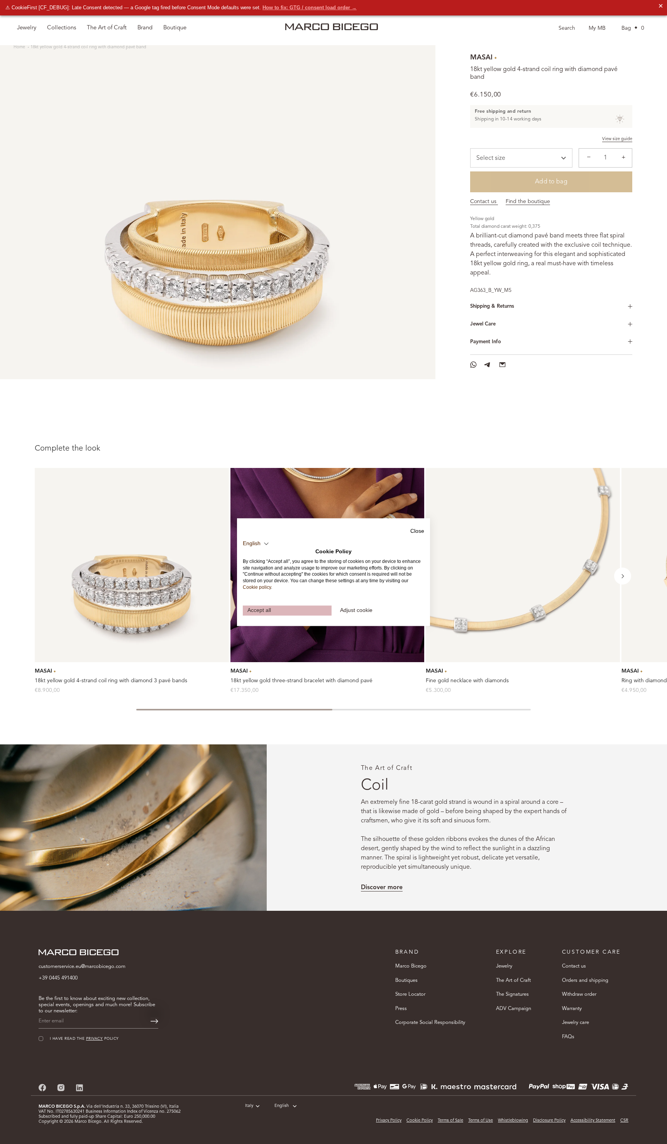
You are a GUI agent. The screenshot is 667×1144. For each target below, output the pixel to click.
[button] (622, 576)
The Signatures (512, 994)
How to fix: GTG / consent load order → (309, 7)
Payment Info (485, 341)
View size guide (617, 139)
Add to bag (551, 182)
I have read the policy (84, 1039)
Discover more (382, 888)
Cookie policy (257, 587)
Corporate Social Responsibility (430, 1022)
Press (401, 1008)
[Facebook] (42, 1087)
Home (20, 47)
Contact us (484, 201)
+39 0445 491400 (58, 978)
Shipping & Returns (492, 306)
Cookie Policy (419, 1121)
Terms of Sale (450, 1121)
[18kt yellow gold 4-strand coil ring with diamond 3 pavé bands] (132, 565)
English (281, 1106)
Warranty (572, 1008)
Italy (249, 1106)
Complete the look (67, 449)
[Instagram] (61, 1087)
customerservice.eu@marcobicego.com (82, 966)
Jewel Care (483, 324)
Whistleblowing (513, 1121)
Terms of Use (480, 1121)
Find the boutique (528, 201)
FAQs (568, 1036)
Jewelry (504, 966)
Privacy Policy (388, 1121)
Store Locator (410, 994)
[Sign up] (154, 1021)
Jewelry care (575, 1022)
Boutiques (406, 980)
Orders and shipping (585, 980)
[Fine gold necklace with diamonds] (523, 565)
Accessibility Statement (593, 1121)
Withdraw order (579, 994)
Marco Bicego (411, 966)
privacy (94, 1039)
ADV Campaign (513, 1008)
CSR (624, 1121)
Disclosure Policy (549, 1121)
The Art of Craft (107, 28)
